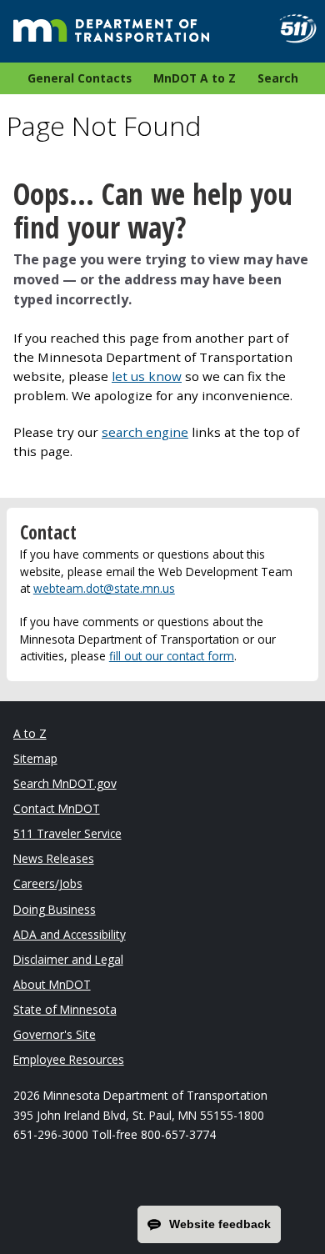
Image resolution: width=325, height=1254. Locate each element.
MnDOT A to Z (194, 78)
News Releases (53, 858)
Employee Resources (68, 1059)
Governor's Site (54, 1034)
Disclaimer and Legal (68, 959)
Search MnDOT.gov (65, 783)
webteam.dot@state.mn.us (104, 588)
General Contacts (80, 78)
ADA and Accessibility (69, 934)
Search (278, 78)
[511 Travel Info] (291, 28)
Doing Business (54, 909)
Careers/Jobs (47, 883)
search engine (145, 432)
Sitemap (35, 758)
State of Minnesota (65, 1009)
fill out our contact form (171, 656)
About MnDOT (52, 984)
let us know (147, 376)
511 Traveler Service (67, 833)
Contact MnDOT (56, 808)
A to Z (30, 733)
